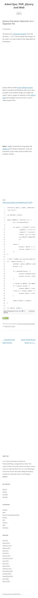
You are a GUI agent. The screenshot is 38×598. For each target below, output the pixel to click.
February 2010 (7, 568)
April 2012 (6, 553)
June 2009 (6, 579)
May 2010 (6, 563)
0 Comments (7, 29)
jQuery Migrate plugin (25, 88)
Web (4, 525)
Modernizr (6, 149)
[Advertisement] (19, 64)
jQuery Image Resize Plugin (26, 324)
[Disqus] (19, 370)
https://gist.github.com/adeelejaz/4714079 (17, 202)
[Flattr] (6, 319)
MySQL (5, 517)
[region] (19, 257)
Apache (5, 510)
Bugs (4, 512)
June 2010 (6, 561)
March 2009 (6, 581)
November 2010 (8, 558)
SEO (4, 520)
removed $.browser (19, 34)
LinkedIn (5, 494)
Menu (19, 13)
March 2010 (6, 566)
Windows (5, 528)
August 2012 (6, 548)
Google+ (5, 497)
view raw (31, 311)
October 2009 (7, 574)
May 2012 (6, 551)
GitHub (6, 312)
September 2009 (8, 576)
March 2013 (6, 543)
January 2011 (7, 556)
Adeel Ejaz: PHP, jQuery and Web (19, 6)
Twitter (5, 492)
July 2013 (5, 540)
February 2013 (7, 545)
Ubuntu (5, 523)
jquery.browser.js (9, 311)
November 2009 (8, 571)
